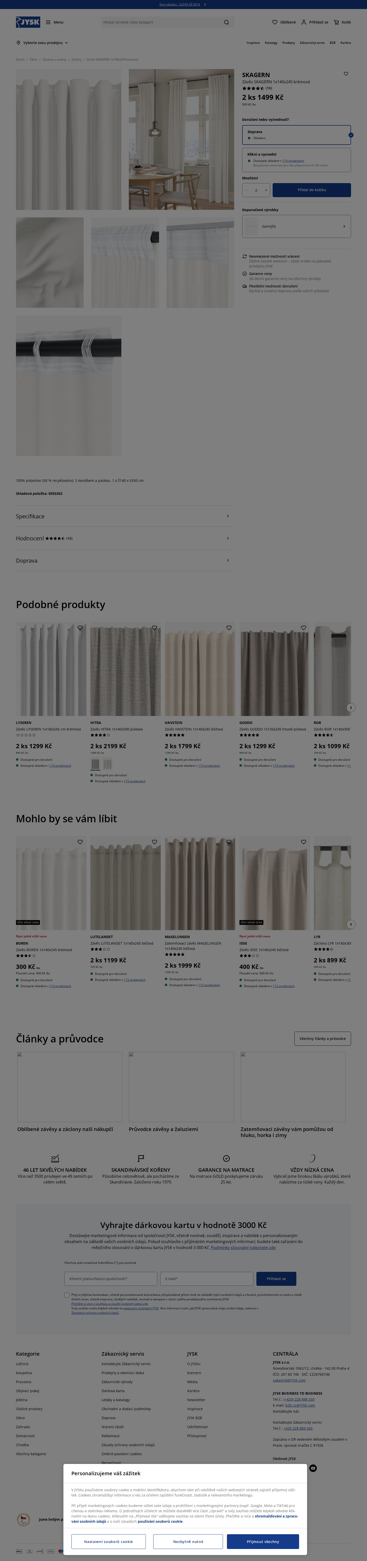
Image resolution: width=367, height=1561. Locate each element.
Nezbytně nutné (188, 1541)
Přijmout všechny (263, 1541)
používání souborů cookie (160, 1521)
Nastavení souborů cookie (108, 1541)
